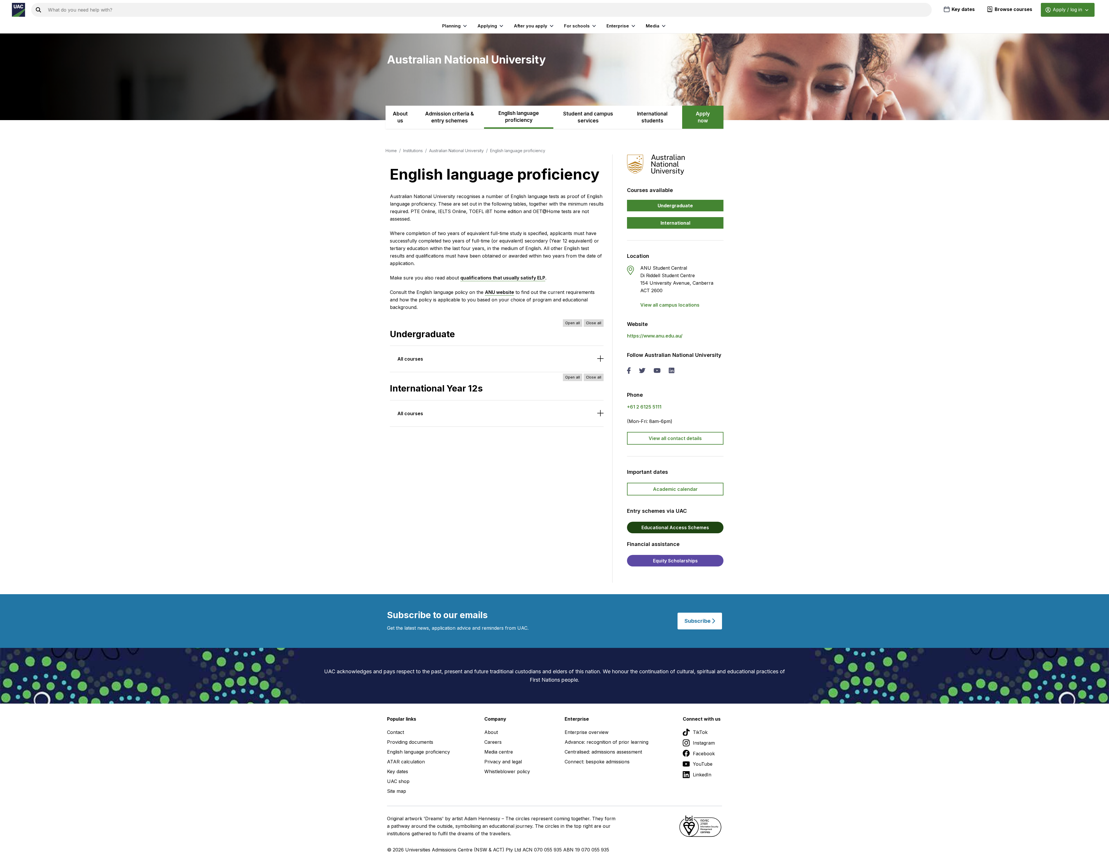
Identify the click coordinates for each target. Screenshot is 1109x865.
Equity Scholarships (675, 561)
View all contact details (675, 438)
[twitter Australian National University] (642, 371)
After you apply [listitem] (530, 26)
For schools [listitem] (577, 26)
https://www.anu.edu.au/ (654, 336)
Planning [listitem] (451, 26)
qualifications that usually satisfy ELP (502, 278)
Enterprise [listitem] (617, 26)
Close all (593, 323)
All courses (410, 359)
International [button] (675, 223)
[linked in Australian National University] (671, 371)
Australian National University (456, 150)
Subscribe (698, 621)
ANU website (499, 292)
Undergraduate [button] (675, 205)
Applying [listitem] (487, 26)
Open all (572, 323)
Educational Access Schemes (675, 527)
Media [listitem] (652, 26)
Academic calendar (675, 489)
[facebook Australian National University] (629, 371)
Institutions (413, 150)
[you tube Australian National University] (657, 371)
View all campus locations (669, 305)
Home (391, 150)
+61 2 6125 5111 (644, 407)
